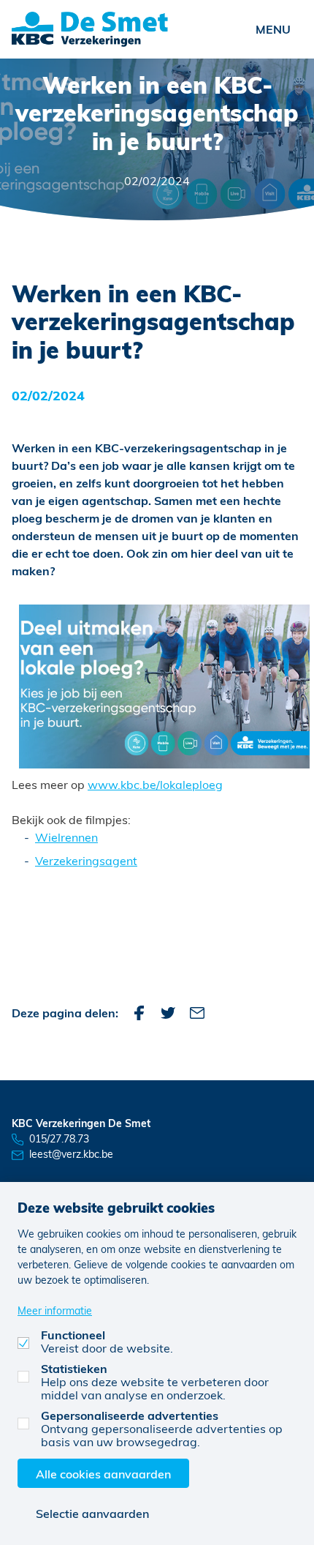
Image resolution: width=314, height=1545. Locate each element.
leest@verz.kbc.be (71, 1154)
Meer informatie (55, 1310)
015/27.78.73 (59, 1138)
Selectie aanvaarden (92, 1513)
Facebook (139, 1013)
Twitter (168, 1013)
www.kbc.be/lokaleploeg (155, 784)
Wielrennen (66, 837)
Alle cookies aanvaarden (103, 1473)
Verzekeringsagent (86, 860)
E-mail (197, 1013)
